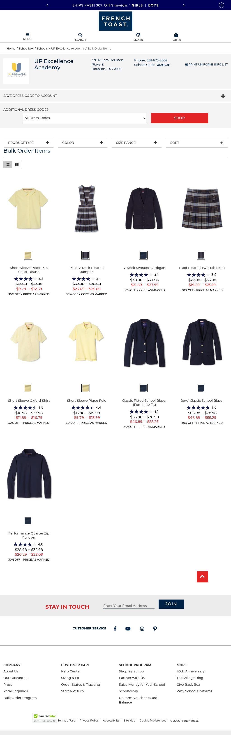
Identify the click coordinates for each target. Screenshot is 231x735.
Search (80, 40)
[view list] (16, 164)
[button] (138, 37)
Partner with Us (132, 678)
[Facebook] (116, 629)
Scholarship (128, 691)
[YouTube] (128, 629)
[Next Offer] (184, 5)
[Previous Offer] (47, 5)
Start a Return (72, 691)
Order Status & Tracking (80, 684)
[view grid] (7, 164)
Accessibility (111, 720)
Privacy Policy (89, 720)
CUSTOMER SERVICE (89, 628)
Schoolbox (26, 48)
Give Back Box (188, 684)
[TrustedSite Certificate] (44, 718)
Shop (179, 118)
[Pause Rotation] (221, 5)
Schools (42, 48)
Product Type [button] (21, 142)
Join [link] (171, 604)
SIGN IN (138, 40)
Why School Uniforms (194, 691)
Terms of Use (66, 720)
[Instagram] (143, 629)
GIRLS (137, 4)
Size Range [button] (126, 142)
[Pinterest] (156, 629)
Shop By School (132, 671)
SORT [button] (174, 142)
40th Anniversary (191, 671)
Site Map (129, 720)
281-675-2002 (157, 60)
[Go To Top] (202, 576)
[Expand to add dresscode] (223, 96)
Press (7, 684)
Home (11, 48)
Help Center (71, 671)
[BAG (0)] (176, 34)
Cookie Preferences (153, 720)
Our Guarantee (15, 678)
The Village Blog (190, 678)
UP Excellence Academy (67, 48)
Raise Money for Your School (142, 684)
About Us (10, 671)
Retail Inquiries (15, 691)
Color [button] (68, 142)
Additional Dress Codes (26, 110)
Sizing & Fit (70, 678)
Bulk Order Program (20, 698)
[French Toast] (115, 20)
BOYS (153, 4)
